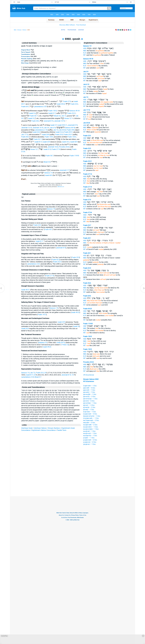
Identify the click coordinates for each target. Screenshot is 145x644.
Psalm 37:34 (87, 212)
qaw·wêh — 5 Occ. (89, 388)
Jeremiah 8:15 (48, 121)
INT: (84, 55)
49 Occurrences (88, 375)
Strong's (19, 29)
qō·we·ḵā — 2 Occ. (89, 407)
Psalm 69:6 (87, 296)
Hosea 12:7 (68, 118)
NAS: (85, 51)
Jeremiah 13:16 (26, 128)
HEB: (84, 48)
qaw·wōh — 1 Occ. (89, 390)
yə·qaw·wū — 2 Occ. (89, 442)
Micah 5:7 (38, 377)
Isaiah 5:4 (32, 113)
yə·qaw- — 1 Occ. (89, 438)
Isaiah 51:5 (47, 149)
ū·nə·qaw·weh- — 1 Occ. (91, 418)
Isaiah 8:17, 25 (31, 375)
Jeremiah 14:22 (53, 147)
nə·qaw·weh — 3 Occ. (90, 414)
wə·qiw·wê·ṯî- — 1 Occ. (90, 427)
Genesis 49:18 (75, 111)
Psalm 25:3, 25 (41, 373)
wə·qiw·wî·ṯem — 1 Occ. (91, 429)
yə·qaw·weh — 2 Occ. (90, 440)
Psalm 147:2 (42, 314)
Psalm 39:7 (87, 225)
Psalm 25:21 (71, 113)
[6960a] (142, 293)
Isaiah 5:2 (31, 118)
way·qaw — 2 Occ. (89, 422)
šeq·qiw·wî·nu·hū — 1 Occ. (91, 416)
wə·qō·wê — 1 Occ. (89, 431)
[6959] (2, 293)
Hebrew (24, 29)
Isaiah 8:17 (52, 113)
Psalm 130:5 (52, 111)
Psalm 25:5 (59, 134)
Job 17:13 (24, 134)
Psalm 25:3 (74, 104)
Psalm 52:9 (87, 268)
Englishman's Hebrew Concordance (43, 430)
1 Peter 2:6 (65, 345)
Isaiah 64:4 (25, 328)
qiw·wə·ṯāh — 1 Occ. (89, 394)
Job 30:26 (62, 130)
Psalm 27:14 (56, 149)
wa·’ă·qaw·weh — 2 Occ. (91, 420)
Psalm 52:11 (37, 139)
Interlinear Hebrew (40, 428)
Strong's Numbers (54, 428)
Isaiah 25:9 (46, 142)
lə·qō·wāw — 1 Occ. (89, 412)
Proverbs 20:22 (64, 147)
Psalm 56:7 (33, 116)
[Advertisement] (72, 484)
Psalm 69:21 (68, 132)
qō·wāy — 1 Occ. (88, 409)
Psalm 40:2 (35, 121)
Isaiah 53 (76, 326)
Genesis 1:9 (48, 173)
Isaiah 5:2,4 (59, 132)
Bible (15, 29)
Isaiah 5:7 (53, 125)
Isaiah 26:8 (45, 134)
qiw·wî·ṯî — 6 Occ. (89, 401)
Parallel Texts (61, 430)
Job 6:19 (53, 128)
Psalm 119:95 (74, 156)
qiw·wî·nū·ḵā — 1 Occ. (90, 399)
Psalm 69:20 (87, 309)
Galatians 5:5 (42, 342)
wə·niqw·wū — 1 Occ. (90, 435)
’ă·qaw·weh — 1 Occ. (90, 386)
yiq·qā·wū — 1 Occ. (89, 444)
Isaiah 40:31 (25, 290)
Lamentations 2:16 (41, 130)
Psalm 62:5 (56, 260)
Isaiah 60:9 (74, 142)
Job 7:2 (63, 116)
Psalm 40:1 (48, 229)
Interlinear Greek (27, 428)
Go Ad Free (4, 636)
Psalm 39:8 (70, 130)
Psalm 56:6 (87, 283)
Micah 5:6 (57, 116)
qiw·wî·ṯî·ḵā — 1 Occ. (90, 403)
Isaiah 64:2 (36, 132)
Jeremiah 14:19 (59, 121)
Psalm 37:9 (67, 101)
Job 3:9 (46, 128)
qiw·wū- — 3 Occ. (89, 405)
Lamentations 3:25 (33, 264)
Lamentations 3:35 (40, 106)
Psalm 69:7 (25, 106)
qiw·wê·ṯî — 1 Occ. (89, 392)
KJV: (84, 53)
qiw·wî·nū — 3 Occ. (89, 396)
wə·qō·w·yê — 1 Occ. (90, 433)
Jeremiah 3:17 (64, 170)
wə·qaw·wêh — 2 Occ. (90, 425)
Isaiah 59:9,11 (62, 125)
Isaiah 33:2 (65, 142)
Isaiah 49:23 (61, 104)
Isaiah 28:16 (60, 342)
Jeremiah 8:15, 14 (67, 375)
